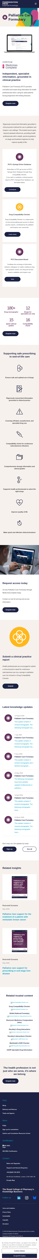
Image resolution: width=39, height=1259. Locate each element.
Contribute (12, 189)
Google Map (10, 1180)
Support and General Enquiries (17, 1168)
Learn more (12, 234)
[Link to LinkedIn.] (18, 1198)
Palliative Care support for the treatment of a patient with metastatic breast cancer (16, 917)
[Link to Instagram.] (26, 1198)
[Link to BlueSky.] (34, 1198)
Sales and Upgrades (13, 1163)
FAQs (4, 1125)
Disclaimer (5, 1224)
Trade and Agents (8, 1113)
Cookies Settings (19, 1251)
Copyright (5, 1220)
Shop (4, 1105)
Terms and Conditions (8, 1208)
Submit (10, 686)
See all (29, 849)
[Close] (36, 1240)
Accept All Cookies (19, 1256)
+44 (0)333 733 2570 (13, 1172)
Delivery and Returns (9, 1109)
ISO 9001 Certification (9, 1151)
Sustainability (6, 1216)
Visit (12, 279)
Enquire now (10, 103)
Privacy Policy (6, 1212)
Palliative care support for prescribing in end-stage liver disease (16, 971)
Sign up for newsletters (10, 1129)
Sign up (9, 849)
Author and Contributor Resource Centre (16, 1133)
